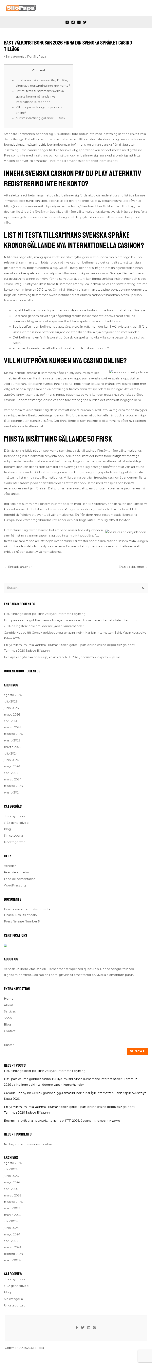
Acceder (10, 866)
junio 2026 (11, 708)
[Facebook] (73, 22)
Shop (8, 1018)
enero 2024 (12, 792)
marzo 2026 (12, 727)
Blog (7, 1024)
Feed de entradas (16, 872)
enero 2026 (12, 740)
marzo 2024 (12, 779)
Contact (9, 1031)
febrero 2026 (13, 734)
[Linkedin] (79, 22)
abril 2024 (11, 773)
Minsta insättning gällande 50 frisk (40, 118)
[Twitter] (85, 22)
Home (8, 998)
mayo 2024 (12, 766)
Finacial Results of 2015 (20, 915)
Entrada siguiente (133, 567)
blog (7, 829)
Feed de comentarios (19, 879)
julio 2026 (10, 701)
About (8, 1005)
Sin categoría (15, 56)
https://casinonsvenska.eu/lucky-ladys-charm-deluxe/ (42, 206)
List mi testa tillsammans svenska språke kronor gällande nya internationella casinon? (40, 96)
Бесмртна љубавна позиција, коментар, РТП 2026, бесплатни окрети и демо (62, 657)
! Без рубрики (14, 816)
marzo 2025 (12, 747)
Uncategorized (15, 842)
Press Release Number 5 (22, 921)
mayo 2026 (12, 714)
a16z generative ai (16, 823)
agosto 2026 (13, 695)
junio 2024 (11, 760)
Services (10, 1011)
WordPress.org (15, 885)
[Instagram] (67, 22)
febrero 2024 (13, 786)
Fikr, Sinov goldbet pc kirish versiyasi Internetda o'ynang (45, 614)
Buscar (9, 1045)
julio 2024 (11, 753)
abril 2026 (11, 721)
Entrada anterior (18, 567)
